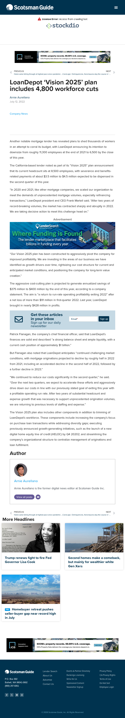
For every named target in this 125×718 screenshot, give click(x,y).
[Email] (38, 497)
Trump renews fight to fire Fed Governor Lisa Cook (28, 559)
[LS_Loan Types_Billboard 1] (62, 248)
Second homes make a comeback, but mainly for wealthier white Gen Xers (94, 561)
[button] (116, 7)
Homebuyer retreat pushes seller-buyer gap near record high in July (30, 613)
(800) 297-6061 (12, 686)
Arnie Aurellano (26, 480)
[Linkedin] (17, 695)
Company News (19, 113)
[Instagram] (22, 695)
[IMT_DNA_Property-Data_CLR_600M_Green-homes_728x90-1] (62, 62)
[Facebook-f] (6, 695)
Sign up (104, 318)
